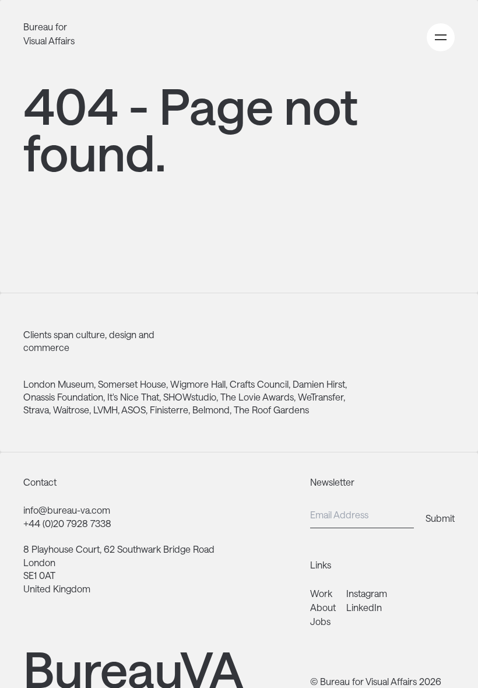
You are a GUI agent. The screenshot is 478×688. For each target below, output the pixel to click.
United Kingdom (56, 588)
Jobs (320, 621)
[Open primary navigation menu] (441, 37)
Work (321, 593)
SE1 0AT (39, 575)
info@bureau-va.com (66, 509)
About (323, 607)
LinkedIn (364, 607)
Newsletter (332, 481)
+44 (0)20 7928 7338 (67, 523)
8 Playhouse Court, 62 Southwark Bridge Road (119, 548)
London (39, 562)
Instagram (366, 593)
